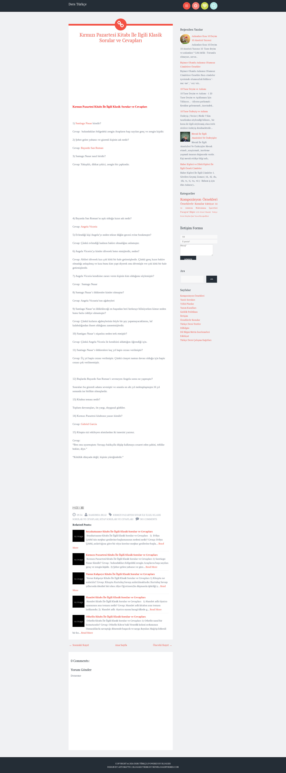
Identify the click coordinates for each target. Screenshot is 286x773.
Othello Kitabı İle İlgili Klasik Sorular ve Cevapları (116, 616)
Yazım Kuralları (188, 307)
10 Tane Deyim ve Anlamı (193, 88)
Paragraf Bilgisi (187, 212)
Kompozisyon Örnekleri (198, 199)
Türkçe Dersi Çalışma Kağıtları (196, 340)
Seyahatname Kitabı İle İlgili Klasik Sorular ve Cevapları (119, 531)
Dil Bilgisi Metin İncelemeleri (195, 331)
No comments (148, 519)
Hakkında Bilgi (98, 514)
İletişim (184, 315)
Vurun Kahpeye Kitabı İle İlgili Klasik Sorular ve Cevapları (120, 574)
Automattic (124, 767)
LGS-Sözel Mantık (203, 212)
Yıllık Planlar (187, 303)
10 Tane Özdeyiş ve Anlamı (194, 111)
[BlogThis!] (76, 507)
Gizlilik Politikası (189, 311)
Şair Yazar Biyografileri (200, 216)
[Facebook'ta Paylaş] (82, 507)
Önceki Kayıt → (162, 645)
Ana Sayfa (121, 645)
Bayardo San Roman (92, 147)
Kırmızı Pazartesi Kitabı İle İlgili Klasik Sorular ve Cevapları (121, 37)
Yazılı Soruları (187, 299)
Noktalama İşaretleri (206, 208)
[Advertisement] (121, 67)
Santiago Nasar (84, 123)
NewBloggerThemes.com (165, 767)
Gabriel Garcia (89, 424)
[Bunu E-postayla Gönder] (73, 507)
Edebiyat (209, 203)
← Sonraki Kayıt (79, 645)
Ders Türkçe (78, 4)
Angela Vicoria (89, 226)
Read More (151, 567)
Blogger (166, 763)
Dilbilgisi (184, 327)
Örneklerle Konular (192, 203)
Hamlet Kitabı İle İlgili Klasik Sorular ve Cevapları (116, 597)
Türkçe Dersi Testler (190, 323)
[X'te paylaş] (79, 507)
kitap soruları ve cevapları (116, 519)
